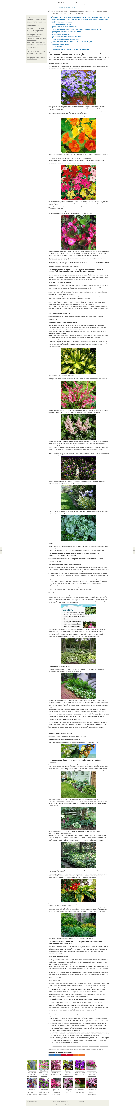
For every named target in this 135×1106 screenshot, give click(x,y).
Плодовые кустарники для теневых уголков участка (65, 39)
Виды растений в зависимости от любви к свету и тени (66, 31)
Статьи (73, 7)
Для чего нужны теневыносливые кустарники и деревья (66, 36)
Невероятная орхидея (74, 1049)
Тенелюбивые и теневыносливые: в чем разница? (65, 33)
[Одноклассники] (79, 1055)
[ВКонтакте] (55, 1055)
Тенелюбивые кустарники (90, 1049)
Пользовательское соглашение (62, 1101)
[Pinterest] (67, 1055)
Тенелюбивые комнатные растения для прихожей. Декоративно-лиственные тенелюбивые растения (36, 21)
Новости (67, 7)
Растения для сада (88, 1046)
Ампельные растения (67, 2)
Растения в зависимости (62, 1047)
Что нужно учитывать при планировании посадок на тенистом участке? (70, 49)
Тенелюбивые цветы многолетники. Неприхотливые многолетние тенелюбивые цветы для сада (76, 43)
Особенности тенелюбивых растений (62, 23)
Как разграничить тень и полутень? (61, 34)
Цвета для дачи (81, 1046)
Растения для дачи (66, 1046)
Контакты (54, 1101)
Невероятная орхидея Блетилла (60, 44)
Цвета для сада (67, 1049)
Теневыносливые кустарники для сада (62, 38)
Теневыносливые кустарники (72, 1047)
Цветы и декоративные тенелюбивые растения (64, 26)
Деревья (54, 28)
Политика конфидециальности (58, 1102)
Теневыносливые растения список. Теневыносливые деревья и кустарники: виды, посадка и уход (76, 29)
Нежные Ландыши (57, 46)
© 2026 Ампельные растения (32, 1101)
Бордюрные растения (52, 1049)
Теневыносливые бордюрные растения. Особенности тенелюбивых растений (71, 41)
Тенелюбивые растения (104, 1046)
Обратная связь (81, 1101)
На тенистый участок (99, 1049)
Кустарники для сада (81, 1047)
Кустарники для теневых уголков (100, 1047)
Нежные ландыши (82, 1049)
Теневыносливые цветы (74, 1046)
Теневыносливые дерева (53, 1047)
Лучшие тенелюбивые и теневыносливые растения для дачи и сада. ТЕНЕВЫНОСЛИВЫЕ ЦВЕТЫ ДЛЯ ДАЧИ (80, 17)
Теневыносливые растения (57, 1046)
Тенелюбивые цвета (95, 1046)
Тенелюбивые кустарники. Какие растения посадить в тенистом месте (69, 48)
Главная (60, 7)
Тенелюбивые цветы (60, 1049)
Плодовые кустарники (90, 1047)
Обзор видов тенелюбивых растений (61, 24)
